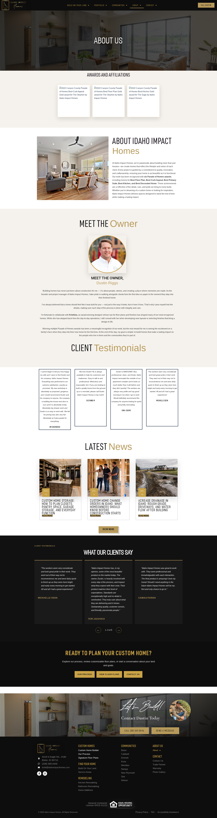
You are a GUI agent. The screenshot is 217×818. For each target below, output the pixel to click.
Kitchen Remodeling (87, 782)
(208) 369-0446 (49, 764)
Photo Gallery (159, 772)
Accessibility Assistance (168, 812)
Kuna (123, 761)
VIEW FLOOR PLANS (109, 674)
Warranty (157, 768)
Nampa (124, 769)
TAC (153, 812)
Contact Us (158, 761)
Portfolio (99, 5)
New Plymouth (128, 773)
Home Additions (85, 790)
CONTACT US (133, 674)
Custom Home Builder (88, 750)
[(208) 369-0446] (39, 764)
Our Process (84, 754)
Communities (118, 5)
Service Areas (84, 772)
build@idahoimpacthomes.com (56, 767)
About (135, 5)
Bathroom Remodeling (88, 786)
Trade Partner (159, 764)
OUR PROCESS (84, 674)
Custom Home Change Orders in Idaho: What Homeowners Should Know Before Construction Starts (106, 507)
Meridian (125, 765)
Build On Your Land (87, 768)
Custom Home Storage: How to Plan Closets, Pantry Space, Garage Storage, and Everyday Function (59, 507)
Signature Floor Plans (88, 758)
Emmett (124, 758)
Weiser (124, 780)
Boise (123, 750)
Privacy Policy (141, 812)
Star (123, 776)
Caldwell (125, 754)
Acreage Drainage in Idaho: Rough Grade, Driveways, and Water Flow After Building (154, 505)
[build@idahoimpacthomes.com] (39, 767)
